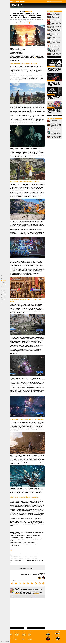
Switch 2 (16, 635)
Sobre (29, 633)
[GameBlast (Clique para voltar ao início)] (16, 1)
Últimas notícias (50, 11)
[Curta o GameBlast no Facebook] (2, 641)
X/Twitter (23, 635)
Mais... (16, 639)
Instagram (24, 634)
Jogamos (22, 11)
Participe (29, 634)
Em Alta (29, 11)
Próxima (35, 627)
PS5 (35, 57)
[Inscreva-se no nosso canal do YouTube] (7, 641)
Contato (29, 635)
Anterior (16, 627)
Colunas (10, 638)
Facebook (23, 633)
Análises (10, 634)
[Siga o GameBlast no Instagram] (3, 641)
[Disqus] (26, 612)
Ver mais (54, 56)
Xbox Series (17, 634)
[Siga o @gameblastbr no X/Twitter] (5, 641)
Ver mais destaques (54, 115)
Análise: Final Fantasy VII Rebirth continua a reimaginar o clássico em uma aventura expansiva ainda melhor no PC (26, 15)
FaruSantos (36, 593)
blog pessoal (17, 593)
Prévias (10, 635)
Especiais (10, 633)
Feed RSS (23, 638)
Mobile (16, 638)
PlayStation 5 (17, 633)
